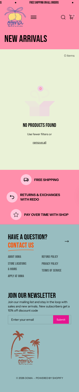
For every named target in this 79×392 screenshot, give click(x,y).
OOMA (29, 378)
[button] (33, 17)
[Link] (66, 241)
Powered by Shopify (49, 378)
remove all (39, 142)
